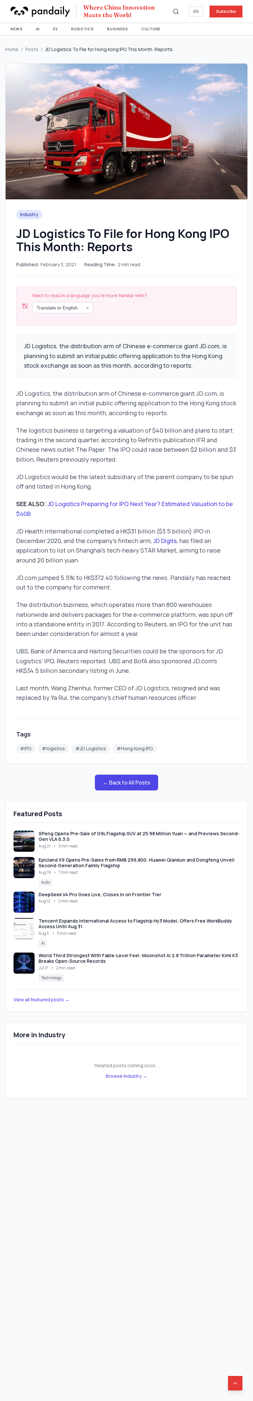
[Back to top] (235, 1383)
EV (55, 28)
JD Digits (165, 541)
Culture (150, 28)
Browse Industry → (126, 1076)
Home (11, 49)
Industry (29, 214)
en (196, 11)
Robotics (82, 28)
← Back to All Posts (126, 782)
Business (117, 28)
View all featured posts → (42, 999)
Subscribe (226, 11)
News (17, 28)
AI (38, 28)
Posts (31, 49)
